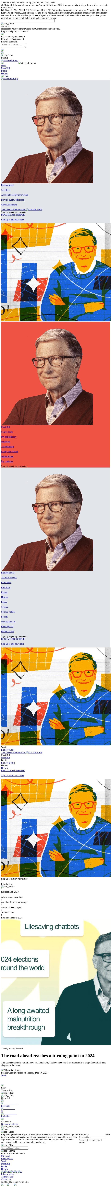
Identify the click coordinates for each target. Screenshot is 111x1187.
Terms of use (7, 1176)
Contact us (6, 1179)
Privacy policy (7, 1174)
